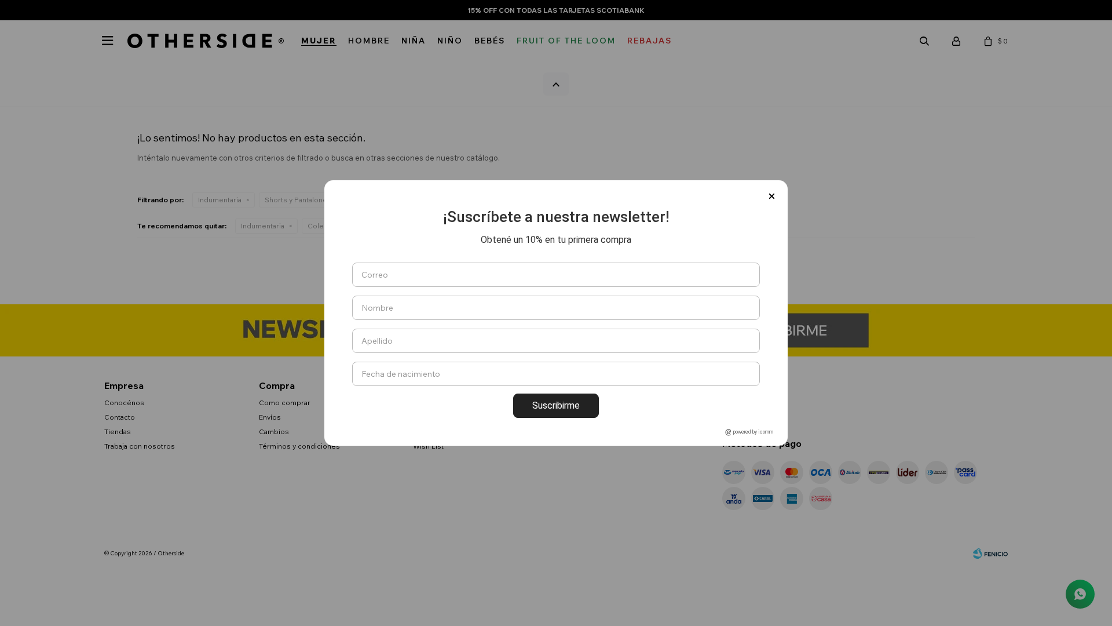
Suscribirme (556, 405)
